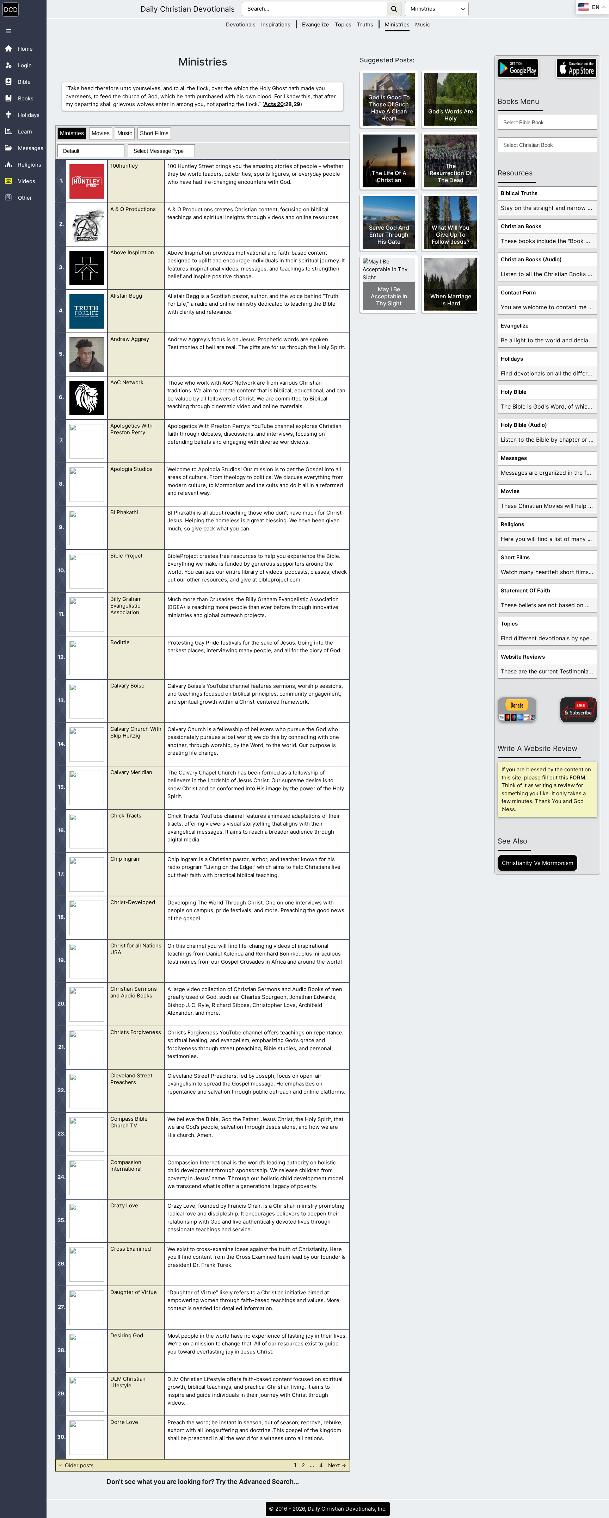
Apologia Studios (131, 469)
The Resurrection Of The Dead (451, 172)
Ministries (397, 24)
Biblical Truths (519, 193)
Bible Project (126, 555)
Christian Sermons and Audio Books (133, 992)
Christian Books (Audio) (531, 259)
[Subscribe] (578, 709)
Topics (343, 24)
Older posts (79, 1465)
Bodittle (120, 642)
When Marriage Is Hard (450, 300)
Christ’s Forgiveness (135, 1032)
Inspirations (275, 24)
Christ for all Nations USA (135, 949)
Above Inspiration (132, 252)
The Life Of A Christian (389, 176)
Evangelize (315, 24)
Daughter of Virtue (133, 1292)
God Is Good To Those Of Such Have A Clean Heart (389, 108)
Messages (514, 458)
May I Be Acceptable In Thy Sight (389, 296)
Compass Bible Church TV (129, 1122)
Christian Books (521, 226)
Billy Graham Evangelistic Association (126, 606)
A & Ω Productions (133, 209)
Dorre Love (124, 1422)
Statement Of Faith (525, 590)
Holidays (512, 358)
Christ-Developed (132, 902)
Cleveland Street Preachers (131, 1078)
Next (337, 1465)
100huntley (124, 165)
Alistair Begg (126, 295)
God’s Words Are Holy (450, 115)
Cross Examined (130, 1248)
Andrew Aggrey (129, 339)
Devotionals (241, 24)
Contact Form (518, 292)
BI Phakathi (124, 512)
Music (422, 24)
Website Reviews (523, 656)
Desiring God (126, 1335)
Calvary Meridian (131, 772)
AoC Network (126, 382)
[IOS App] (576, 68)
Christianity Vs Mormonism (537, 862)
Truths (365, 24)
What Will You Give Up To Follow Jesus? (450, 234)
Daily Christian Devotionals (188, 9)
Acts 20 (274, 104)
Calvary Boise (127, 685)
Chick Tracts (125, 815)
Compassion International (126, 1165)
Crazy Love (124, 1205)
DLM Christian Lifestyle (128, 1382)
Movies (101, 133)
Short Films (154, 133)
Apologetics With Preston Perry (131, 429)
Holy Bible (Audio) (524, 425)
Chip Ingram (125, 859)
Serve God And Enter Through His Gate (389, 234)
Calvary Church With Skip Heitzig (135, 732)
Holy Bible (514, 391)
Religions (512, 524)
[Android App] (518, 68)
